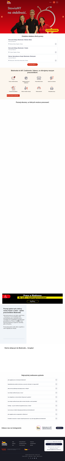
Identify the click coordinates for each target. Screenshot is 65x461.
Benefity (31, 445)
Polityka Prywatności (25, 456)
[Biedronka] (26, 449)
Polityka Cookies (30, 456)
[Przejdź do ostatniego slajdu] (2, 17)
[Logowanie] (54, 2)
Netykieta (34, 456)
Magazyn (13, 443)
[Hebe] (29, 449)
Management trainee (22, 443)
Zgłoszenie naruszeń (39, 456)
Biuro (13, 445)
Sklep (13, 441)
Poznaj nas (32, 441)
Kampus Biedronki (22, 441)
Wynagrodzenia (33, 443)
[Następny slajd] (63, 17)
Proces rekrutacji (22, 445)
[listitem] (13, 79)
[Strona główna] (4, 443)
